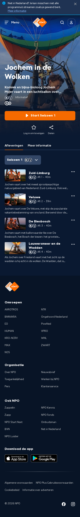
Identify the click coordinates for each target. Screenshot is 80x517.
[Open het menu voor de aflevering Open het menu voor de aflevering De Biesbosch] (73, 220)
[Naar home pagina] (40, 22)
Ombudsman (48, 422)
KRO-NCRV (11, 338)
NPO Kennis (48, 407)
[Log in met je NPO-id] (71, 22)
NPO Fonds (47, 415)
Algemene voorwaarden (19, 482)
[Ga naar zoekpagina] (62, 22)
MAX (7, 345)
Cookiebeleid (12, 490)
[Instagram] (73, 505)
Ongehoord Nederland (54, 316)
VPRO (44, 331)
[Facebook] (63, 505)
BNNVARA (11, 316)
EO (6, 323)
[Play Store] (44, 458)
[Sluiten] (75, 4)
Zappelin (10, 407)
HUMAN (9, 331)
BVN (7, 429)
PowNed (46, 323)
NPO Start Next (14, 422)
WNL (44, 338)
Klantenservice (49, 386)
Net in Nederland (51, 429)
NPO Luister (11, 436)
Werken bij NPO (50, 379)
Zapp (8, 415)
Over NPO (10, 372)
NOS (7, 352)
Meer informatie (17, 11)
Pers (7, 386)
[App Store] (16, 458)
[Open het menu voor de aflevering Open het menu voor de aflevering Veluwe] (73, 196)
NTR (43, 309)
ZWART (45, 345)
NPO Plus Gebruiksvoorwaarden (54, 482)
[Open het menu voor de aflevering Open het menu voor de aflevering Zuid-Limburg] (73, 171)
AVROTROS (11, 309)
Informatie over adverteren (38, 490)
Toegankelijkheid (14, 379)
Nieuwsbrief (48, 372)
